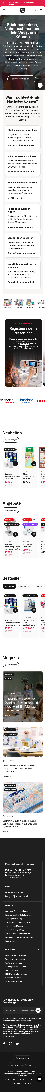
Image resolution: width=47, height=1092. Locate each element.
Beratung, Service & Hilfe (15, 954)
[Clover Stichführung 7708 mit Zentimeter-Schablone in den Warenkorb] (33, 462)
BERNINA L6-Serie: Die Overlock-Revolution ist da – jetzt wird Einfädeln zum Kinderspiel (22, 702)
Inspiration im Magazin (14, 924)
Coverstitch (9, 673)
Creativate (27, 616)
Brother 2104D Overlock (29, 544)
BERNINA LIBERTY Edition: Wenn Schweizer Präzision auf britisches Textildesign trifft (20, 822)
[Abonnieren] (38, 1008)
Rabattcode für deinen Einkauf (17, 932)
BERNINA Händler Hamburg (16, 972)
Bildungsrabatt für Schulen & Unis (18, 913)
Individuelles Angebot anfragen (18, 921)
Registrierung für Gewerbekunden (19, 935)
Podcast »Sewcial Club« (15, 928)
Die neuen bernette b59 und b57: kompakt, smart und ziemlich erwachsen (19, 766)
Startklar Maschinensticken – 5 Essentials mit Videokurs (12, 475)
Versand (30, 1081)
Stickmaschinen (10, 732)
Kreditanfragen (11, 939)
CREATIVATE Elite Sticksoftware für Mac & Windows (29, 623)
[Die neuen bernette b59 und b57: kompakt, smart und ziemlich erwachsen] (23, 740)
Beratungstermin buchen (15, 957)
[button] (40, 85)
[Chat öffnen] (40, 1079)
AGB (14, 1081)
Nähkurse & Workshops (15, 976)
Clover (26, 469)
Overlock (8, 677)
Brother (26, 540)
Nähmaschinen (10, 728)
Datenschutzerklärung (11, 1078)
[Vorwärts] (41, 3)
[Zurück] (3, 3)
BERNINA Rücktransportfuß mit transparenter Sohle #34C (12, 546)
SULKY (7, 469)
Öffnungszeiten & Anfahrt (15, 965)
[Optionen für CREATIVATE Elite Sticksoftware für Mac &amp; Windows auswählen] (33, 608)
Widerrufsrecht (21, 1081)
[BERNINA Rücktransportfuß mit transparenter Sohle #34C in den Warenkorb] (15, 532)
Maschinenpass (11, 968)
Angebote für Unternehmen (16, 909)
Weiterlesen (9, 714)
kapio (26, 1073)
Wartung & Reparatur (13, 961)
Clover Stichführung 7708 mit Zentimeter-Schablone (28, 476)
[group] (22, 352)
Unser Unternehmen (13, 980)
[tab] (9, 584)
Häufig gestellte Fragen (15, 917)
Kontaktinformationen (34, 1078)
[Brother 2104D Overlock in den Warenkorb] (33, 532)
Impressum (23, 1078)
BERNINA (8, 540)
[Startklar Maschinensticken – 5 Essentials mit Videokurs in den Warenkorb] (15, 462)
